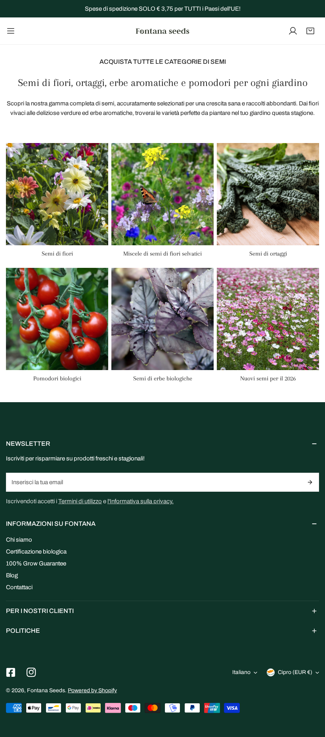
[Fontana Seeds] (162, 30)
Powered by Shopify (92, 690)
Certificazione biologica (36, 551)
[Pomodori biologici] (57, 319)
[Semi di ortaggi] (268, 194)
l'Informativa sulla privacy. (140, 501)
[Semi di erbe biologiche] (162, 319)
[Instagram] (31, 672)
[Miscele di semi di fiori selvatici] (162, 194)
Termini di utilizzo (80, 501)
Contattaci (19, 587)
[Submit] (310, 482)
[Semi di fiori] (57, 194)
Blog (12, 575)
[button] (310, 31)
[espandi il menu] (10, 31)
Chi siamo (19, 540)
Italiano (241, 672)
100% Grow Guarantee (36, 563)
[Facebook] (10, 672)
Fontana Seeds (46, 690)
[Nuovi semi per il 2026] (268, 319)
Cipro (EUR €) (295, 672)
